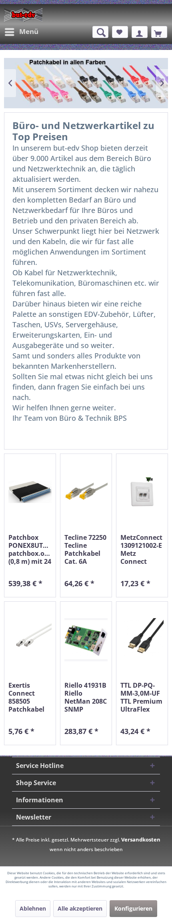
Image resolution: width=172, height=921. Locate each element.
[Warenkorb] (159, 32)
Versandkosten (140, 839)
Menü (28, 31)
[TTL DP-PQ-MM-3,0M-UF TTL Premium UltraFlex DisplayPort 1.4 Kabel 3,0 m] (142, 639)
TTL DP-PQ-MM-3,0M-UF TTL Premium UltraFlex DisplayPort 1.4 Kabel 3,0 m (141, 697)
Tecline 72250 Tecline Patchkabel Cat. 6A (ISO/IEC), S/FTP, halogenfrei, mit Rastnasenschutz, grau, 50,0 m (86, 549)
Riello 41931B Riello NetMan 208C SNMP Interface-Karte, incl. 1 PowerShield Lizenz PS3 (85, 697)
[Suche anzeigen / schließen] (100, 32)
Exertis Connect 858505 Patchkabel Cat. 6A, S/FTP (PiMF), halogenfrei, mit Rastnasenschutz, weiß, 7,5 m (30, 697)
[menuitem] (21, 32)
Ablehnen (33, 908)
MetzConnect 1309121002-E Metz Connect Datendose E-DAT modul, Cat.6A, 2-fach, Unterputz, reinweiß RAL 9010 (141, 549)
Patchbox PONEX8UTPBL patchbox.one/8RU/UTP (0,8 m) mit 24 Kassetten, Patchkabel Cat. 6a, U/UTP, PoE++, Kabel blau (30, 549)
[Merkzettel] (120, 32)
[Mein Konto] (140, 32)
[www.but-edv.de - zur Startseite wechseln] (23, 15)
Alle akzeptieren (80, 908)
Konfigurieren (133, 908)
